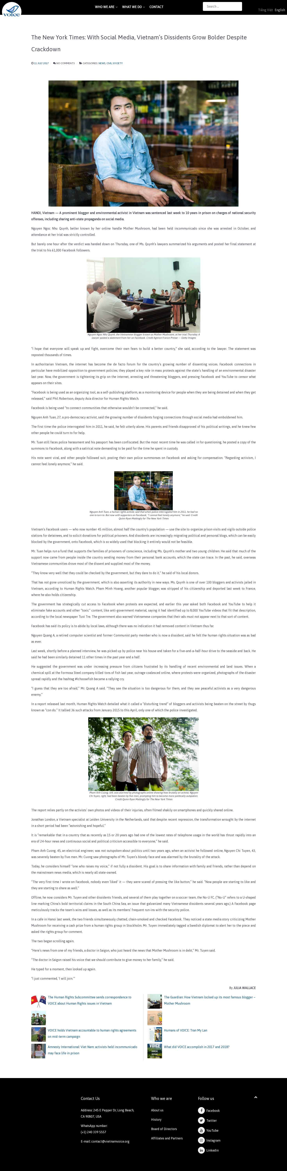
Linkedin (212, 1150)
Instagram (212, 1140)
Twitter (211, 1120)
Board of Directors (164, 1129)
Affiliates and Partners (167, 1138)
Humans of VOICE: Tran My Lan (185, 1030)
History (156, 1119)
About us (157, 1110)
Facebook (212, 1110)
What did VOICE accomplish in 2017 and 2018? (196, 1047)
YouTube (211, 1130)
